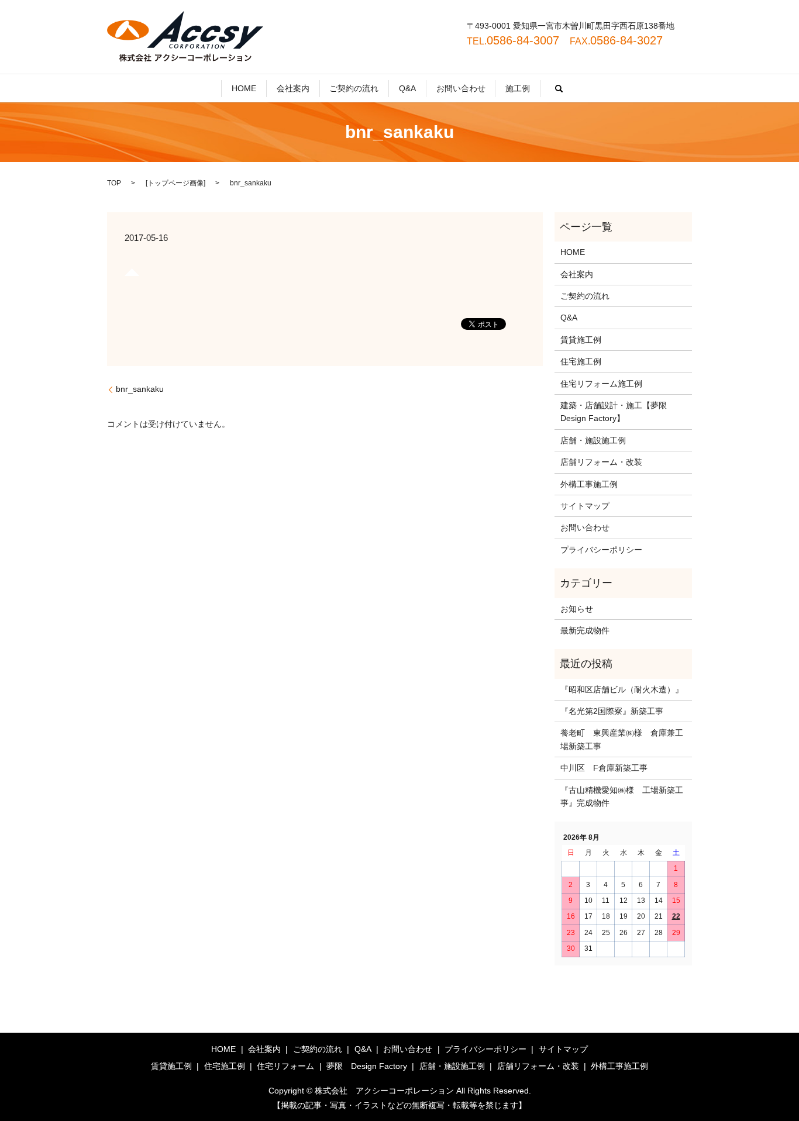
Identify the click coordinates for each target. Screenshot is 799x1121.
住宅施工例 (580, 361)
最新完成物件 (584, 630)
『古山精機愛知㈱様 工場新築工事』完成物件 (621, 796)
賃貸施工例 (580, 339)
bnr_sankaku (140, 389)
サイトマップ (584, 506)
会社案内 (293, 88)
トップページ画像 (175, 183)
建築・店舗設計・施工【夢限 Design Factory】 (617, 412)
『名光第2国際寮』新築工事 (611, 711)
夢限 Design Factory (366, 1066)
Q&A (407, 88)
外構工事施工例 (589, 484)
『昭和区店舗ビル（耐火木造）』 (621, 689)
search (559, 88)
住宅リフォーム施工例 (601, 383)
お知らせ (576, 608)
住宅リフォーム (285, 1066)
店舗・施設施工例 (593, 440)
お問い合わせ (460, 88)
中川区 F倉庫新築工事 (604, 767)
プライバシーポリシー (601, 549)
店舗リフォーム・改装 (601, 462)
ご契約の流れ (353, 88)
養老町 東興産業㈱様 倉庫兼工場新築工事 (621, 739)
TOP (114, 183)
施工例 (517, 88)
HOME (244, 88)
